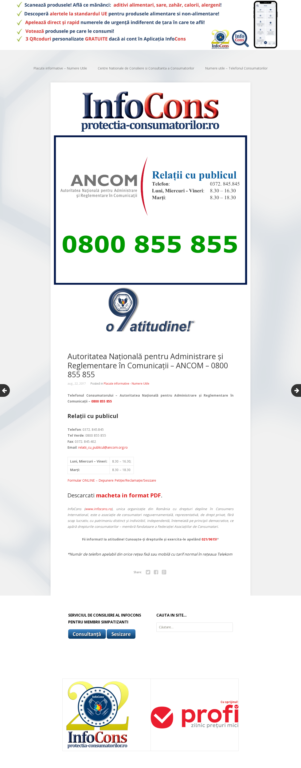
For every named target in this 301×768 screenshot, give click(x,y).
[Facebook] (155, 572)
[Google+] (163, 572)
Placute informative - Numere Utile (126, 384)
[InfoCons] (98, 748)
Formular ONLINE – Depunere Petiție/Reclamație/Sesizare (111, 480)
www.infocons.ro (98, 509)
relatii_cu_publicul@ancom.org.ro (103, 447)
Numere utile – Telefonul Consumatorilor (236, 68)
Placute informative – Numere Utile (60, 68)
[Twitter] (147, 572)
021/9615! (209, 539)
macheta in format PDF (128, 495)
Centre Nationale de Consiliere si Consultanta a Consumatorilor (146, 68)
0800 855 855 (101, 401)
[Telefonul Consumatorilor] (150, 25)
